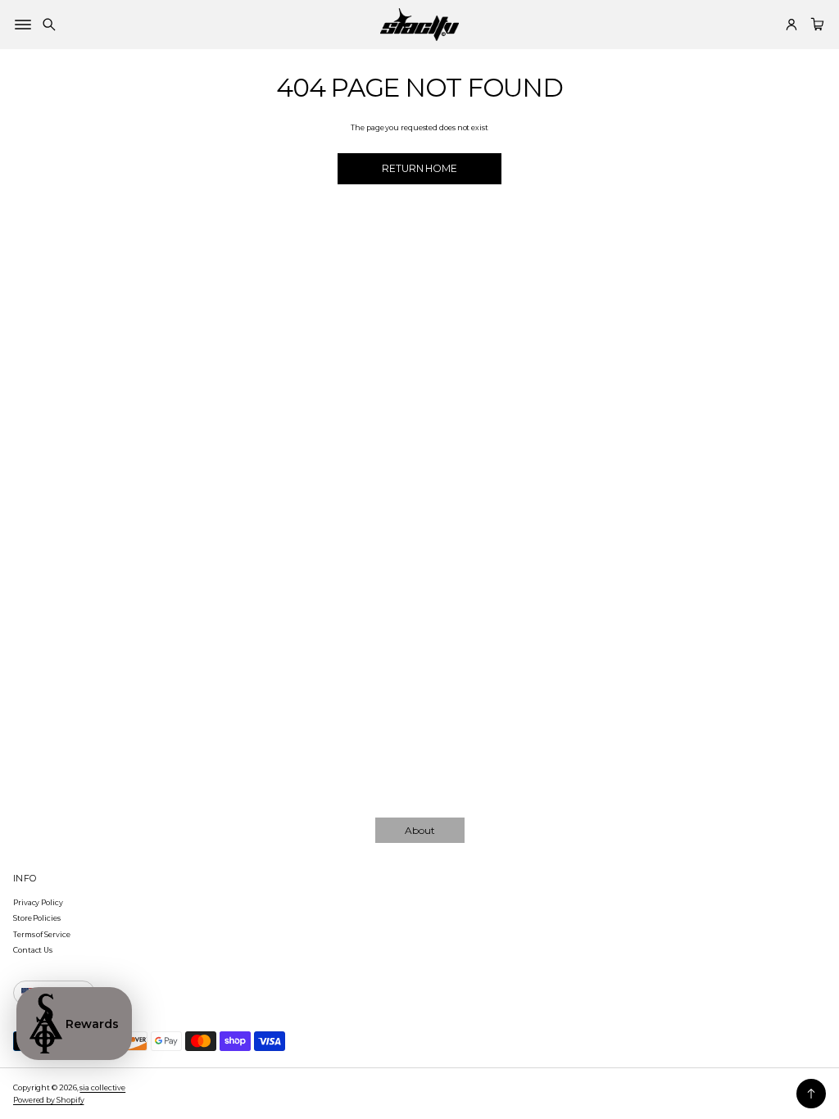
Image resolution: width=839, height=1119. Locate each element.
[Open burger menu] (23, 24)
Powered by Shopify (48, 1099)
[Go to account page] (791, 24)
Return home (419, 168)
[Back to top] (811, 1093)
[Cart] (815, 24)
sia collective (102, 1087)
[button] (49, 24)
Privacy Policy (38, 902)
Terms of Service (41, 934)
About (420, 830)
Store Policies (37, 917)
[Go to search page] (49, 24)
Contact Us (32, 949)
